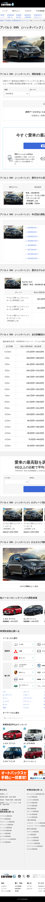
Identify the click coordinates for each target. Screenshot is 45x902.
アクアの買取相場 (5, 819)
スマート (26, 692)
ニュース (4, 888)
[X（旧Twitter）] (24, 876)
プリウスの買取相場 (6, 816)
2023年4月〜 (33, 228)
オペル (5, 704)
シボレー (26, 695)
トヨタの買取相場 (32, 797)
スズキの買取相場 (32, 805)
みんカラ (29, 888)
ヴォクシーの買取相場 (6, 824)
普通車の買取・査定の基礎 (8, 797)
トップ (4, 11)
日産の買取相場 (31, 808)
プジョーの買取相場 (33, 840)
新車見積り (18, 888)
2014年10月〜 (33, 254)
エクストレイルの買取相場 (8, 839)
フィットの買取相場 (6, 827)
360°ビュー (16, 11)
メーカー (7, 478)
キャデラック (7, 695)
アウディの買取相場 (33, 831)
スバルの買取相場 (32, 817)
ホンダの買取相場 (32, 802)
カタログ (28, 11)
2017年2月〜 (33, 250)
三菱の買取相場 (31, 820)
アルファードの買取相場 (7, 822)
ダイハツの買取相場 (33, 811)
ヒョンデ (6, 701)
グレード (33, 89)
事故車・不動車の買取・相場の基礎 (10, 800)
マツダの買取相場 (32, 814)
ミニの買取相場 (31, 834)
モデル (31, 478)
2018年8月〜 (33, 245)
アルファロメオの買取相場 (34, 846)
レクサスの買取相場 (33, 800)
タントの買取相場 (5, 833)
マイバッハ (27, 701)
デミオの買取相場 (5, 842)
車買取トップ (4, 794)
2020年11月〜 (33, 236)
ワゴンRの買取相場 (5, 830)
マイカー (29, 886)
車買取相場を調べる (34, 790)
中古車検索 (18, 886)
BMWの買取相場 (31, 829)
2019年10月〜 (33, 241)
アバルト (26, 708)
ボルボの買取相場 (32, 849)
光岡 (4, 708)
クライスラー (27, 698)
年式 (6, 89)
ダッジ (5, 698)
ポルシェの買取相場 (33, 837)
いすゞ (5, 692)
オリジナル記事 (5, 891)
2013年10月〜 (33, 258)
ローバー (26, 704)
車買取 (17, 891)
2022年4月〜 (33, 232)
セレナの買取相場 (5, 836)
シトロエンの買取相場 (33, 843)
